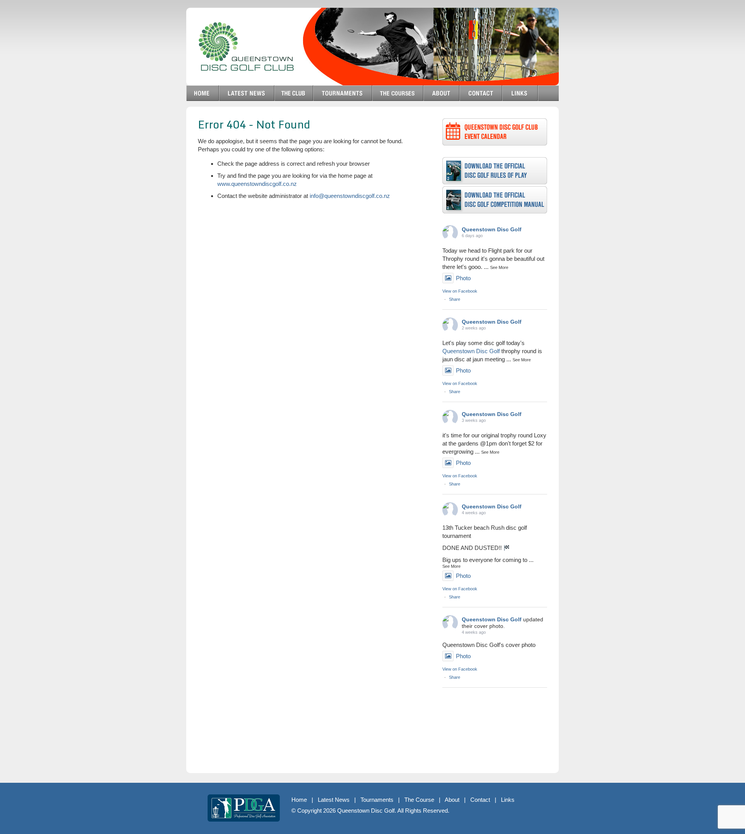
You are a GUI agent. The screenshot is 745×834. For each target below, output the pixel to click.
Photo (463, 278)
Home (299, 799)
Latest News (334, 799)
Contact (480, 799)
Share (454, 299)
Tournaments (376, 799)
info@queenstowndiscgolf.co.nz (350, 195)
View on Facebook (459, 291)
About (452, 799)
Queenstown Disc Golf (492, 229)
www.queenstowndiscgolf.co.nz (257, 183)
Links (508, 799)
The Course (419, 799)
